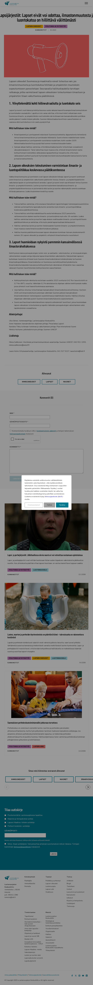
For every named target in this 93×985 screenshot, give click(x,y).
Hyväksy (62, 505)
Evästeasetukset (34, 505)
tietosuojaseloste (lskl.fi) (53, 496)
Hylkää (49, 505)
